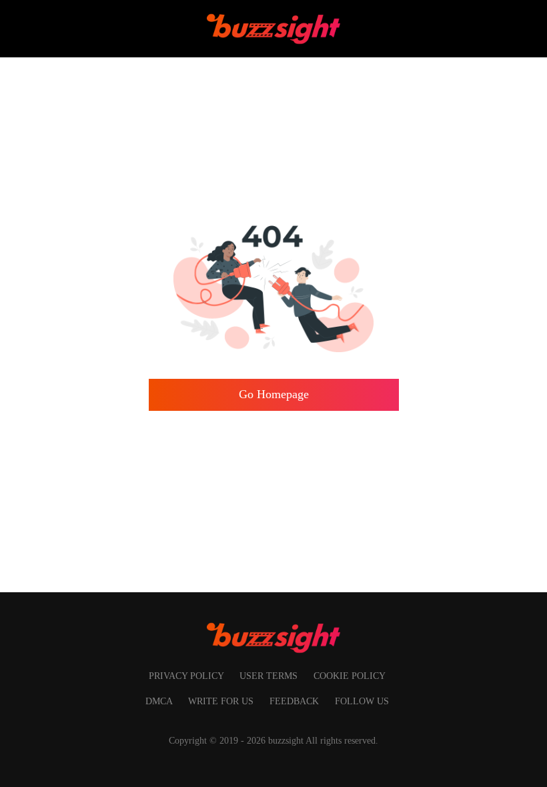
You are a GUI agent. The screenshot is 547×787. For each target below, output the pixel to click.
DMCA (160, 701)
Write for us (222, 701)
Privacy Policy (187, 675)
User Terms (269, 675)
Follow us (362, 701)
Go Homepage (274, 394)
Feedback (295, 701)
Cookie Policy (350, 675)
